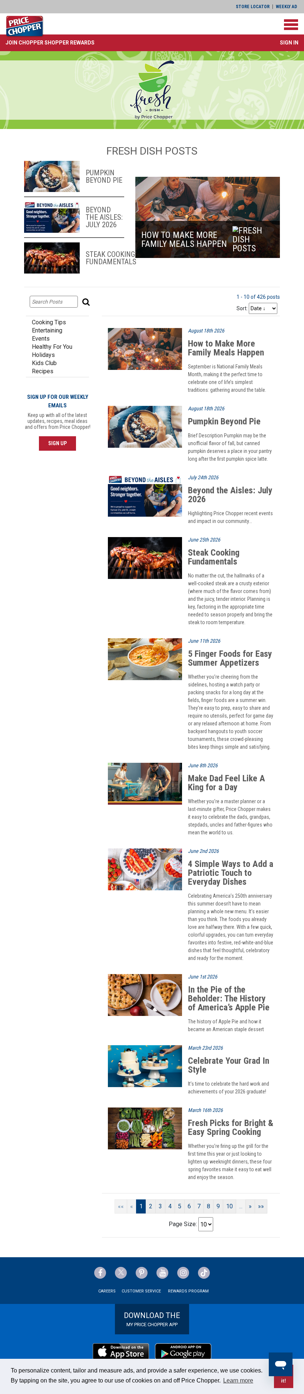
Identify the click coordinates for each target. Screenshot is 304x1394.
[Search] (87, 301)
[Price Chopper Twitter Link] (121, 1273)
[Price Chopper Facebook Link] (100, 1273)
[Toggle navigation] (291, 24)
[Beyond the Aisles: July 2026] (145, 495)
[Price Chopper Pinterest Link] (142, 1273)
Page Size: (183, 1224)
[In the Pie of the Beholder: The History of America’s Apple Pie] (145, 994)
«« (121, 1206)
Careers (107, 1291)
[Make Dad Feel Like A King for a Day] (145, 783)
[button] (50, 43)
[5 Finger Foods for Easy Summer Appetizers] (145, 658)
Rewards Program (188, 1291)
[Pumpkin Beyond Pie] (145, 426)
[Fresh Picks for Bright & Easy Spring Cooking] (145, 1128)
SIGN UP (57, 443)
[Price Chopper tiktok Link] (204, 1273)
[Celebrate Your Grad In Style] (145, 1065)
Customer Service (141, 1291)
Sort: (242, 308)
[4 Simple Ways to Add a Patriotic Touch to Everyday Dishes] (145, 869)
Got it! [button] (283, 1376)
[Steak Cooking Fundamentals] (145, 557)
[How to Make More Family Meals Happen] (145, 348)
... (240, 1206)
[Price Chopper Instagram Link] (183, 1273)
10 (229, 1206)
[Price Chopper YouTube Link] (162, 1273)
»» (261, 1206)
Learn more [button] (238, 1380)
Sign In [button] (289, 43)
